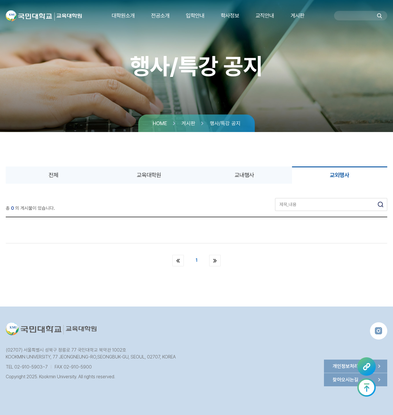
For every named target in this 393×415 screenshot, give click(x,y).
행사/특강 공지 (225, 123)
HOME (160, 123)
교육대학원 (149, 175)
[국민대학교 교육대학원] (68, 16)
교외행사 (339, 175)
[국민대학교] (29, 15)
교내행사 (244, 175)
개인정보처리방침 (350, 366)
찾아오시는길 (345, 380)
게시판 (188, 123)
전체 (53, 175)
